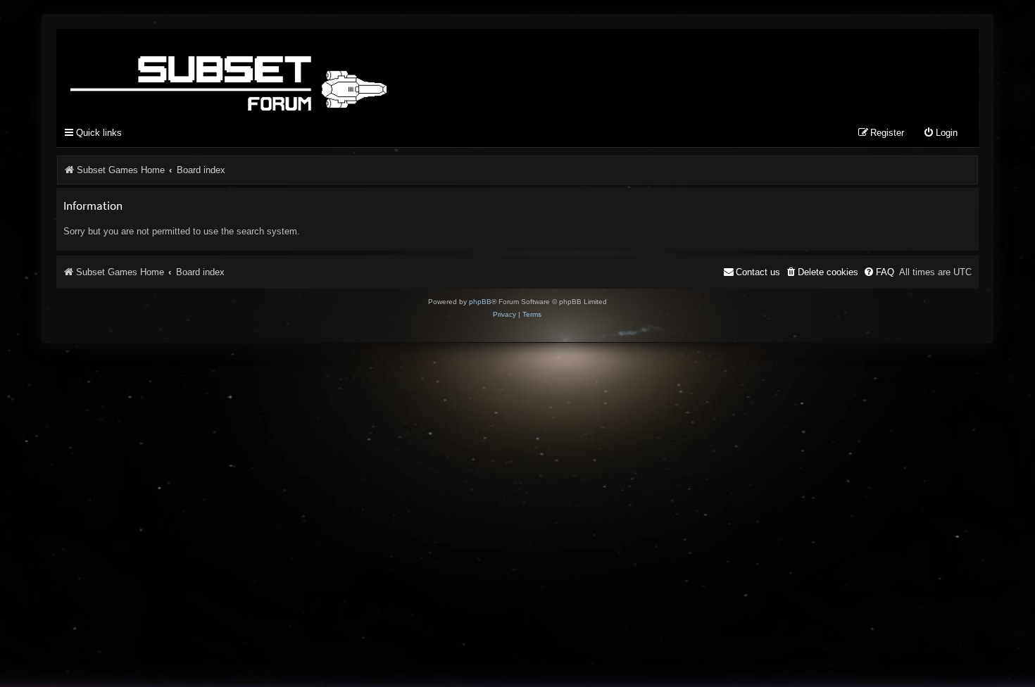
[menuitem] (940, 133)
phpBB (480, 301)
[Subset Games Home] (316, 72)
